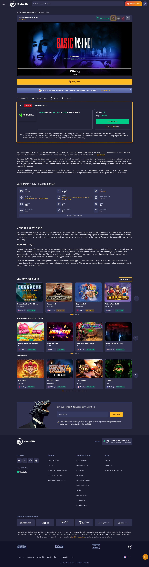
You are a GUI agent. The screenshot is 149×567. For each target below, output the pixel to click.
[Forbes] (45, 522)
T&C (72, 557)
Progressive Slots (31, 198)
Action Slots (66, 197)
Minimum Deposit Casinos (57, 480)
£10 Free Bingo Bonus (55, 475)
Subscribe (116, 414)
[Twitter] (24, 460)
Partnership (40, 557)
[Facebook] (30, 460)
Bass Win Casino (82, 465)
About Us (21, 557)
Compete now (105, 90)
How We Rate (109, 465)
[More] (145, 557)
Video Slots (43, 198)
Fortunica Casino (82, 460)
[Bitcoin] (26, 522)
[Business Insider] (65, 522)
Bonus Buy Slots (53, 460)
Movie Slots (87, 197)
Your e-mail (62, 414)
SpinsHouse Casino (83, 480)
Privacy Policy (63, 557)
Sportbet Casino (81, 495)
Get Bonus (112, 122)
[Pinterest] (36, 460)
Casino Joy (79, 475)
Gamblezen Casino (82, 485)
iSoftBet (103, 192)
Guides (107, 460)
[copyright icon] (84, 522)
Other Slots (66, 199)
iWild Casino (80, 470)
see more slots (125, 279)
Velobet (79, 490)
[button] (25, 310)
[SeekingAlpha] (104, 522)
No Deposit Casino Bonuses (57, 470)
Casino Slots (77, 197)
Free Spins (51, 465)
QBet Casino (80, 500)
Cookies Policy (52, 557)
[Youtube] (19, 460)
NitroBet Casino (81, 505)
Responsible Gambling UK (114, 470)
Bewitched (101, 155)
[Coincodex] (123, 522)
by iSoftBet (22, 19)
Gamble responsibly (78, 537)
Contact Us (30, 557)
